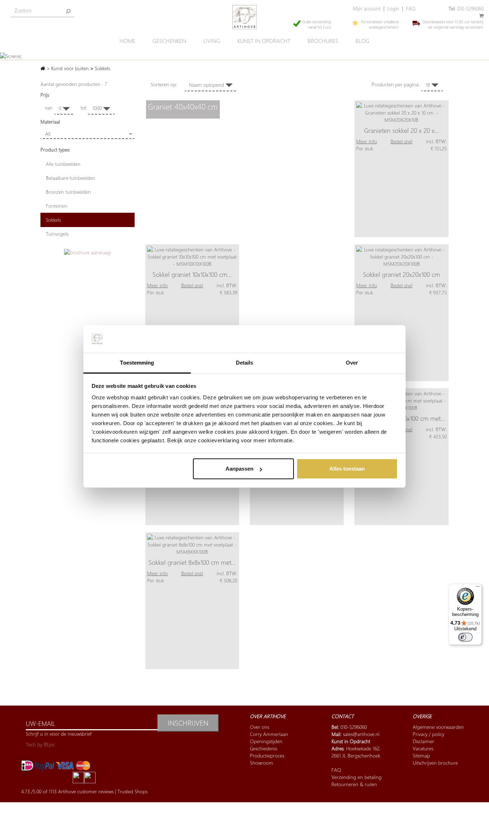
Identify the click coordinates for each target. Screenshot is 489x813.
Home (127, 41)
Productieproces (267, 755)
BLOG (362, 41)
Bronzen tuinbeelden (68, 191)
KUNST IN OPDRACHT (263, 41)
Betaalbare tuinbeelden (70, 178)
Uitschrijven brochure (435, 762)
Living (211, 41)
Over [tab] (352, 363)
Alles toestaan (347, 469)
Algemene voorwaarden (438, 727)
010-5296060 (470, 8)
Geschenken (169, 41)
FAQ (411, 8)
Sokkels (53, 219)
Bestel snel (401, 141)
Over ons (259, 727)
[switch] (465, 637)
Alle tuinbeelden (63, 164)
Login (393, 8)
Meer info (366, 141)
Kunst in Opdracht (350, 741)
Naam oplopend (207, 84)
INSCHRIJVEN (188, 723)
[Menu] (477, 588)
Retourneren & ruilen (354, 784)
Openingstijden (266, 741)
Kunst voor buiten (70, 68)
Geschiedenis (263, 748)
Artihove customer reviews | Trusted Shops (102, 791)
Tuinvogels (57, 233)
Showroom (261, 762)
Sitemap (421, 755)
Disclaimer (423, 741)
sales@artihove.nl (361, 734)
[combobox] (87, 134)
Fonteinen (56, 205)
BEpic (49, 744)
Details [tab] (244, 363)
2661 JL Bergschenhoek (355, 755)
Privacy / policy (428, 734)
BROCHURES (323, 41)
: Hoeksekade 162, (356, 748)
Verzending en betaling (356, 777)
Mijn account (367, 8)
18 (428, 84)
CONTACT (342, 716)
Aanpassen (239, 469)
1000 (97, 108)
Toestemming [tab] (137, 363)
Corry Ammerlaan (269, 734)
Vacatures (423, 748)
